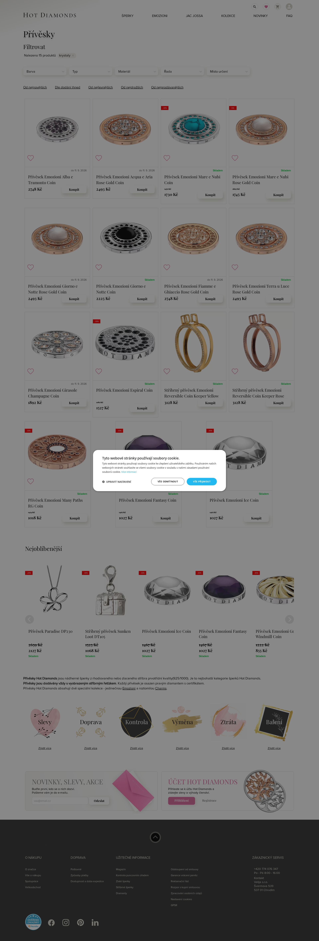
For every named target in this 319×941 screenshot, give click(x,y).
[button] (116, 481)
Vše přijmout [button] (202, 481)
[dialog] (159, 470)
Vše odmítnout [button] (168, 481)
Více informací (128, 472)
